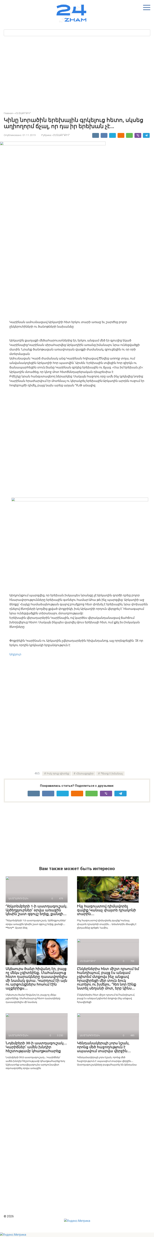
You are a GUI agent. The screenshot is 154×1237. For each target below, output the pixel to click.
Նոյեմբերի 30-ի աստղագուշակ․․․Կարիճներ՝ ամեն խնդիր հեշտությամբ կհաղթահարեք (36, 1047)
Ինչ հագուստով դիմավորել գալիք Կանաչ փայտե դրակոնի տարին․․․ (106, 910)
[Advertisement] (79, 72)
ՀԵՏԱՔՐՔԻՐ (61, 135)
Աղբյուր (15, 654)
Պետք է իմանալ (112, 773)
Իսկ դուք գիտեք (58, 773)
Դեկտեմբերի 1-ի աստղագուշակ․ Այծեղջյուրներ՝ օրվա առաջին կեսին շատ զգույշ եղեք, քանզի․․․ (36, 910)
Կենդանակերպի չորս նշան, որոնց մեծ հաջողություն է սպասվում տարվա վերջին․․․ (104, 1047)
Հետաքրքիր (85, 773)
